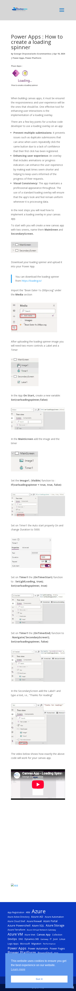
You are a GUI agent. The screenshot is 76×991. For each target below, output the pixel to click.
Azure (39, 911)
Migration (36, 943)
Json (55, 939)
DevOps (12, 939)
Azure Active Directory (19, 916)
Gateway (44, 939)
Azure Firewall (34, 921)
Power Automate (38, 948)
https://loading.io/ (32, 280)
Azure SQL (38, 925)
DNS (21, 939)
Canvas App (44, 934)
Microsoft (25, 943)
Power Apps (18, 58)
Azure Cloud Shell (16, 921)
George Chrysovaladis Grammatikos (32, 53)
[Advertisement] (38, 842)
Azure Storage (55, 925)
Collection (57, 934)
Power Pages (57, 948)
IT (51, 939)
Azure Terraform (16, 929)
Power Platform (33, 58)
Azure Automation (54, 916)
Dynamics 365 (32, 939)
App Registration (16, 912)
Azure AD (37, 916)
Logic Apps (13, 943)
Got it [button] (39, 979)
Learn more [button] (18, 969)
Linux (62, 939)
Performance (49, 944)
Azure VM (15, 934)
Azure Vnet (30, 934)
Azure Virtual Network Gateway (41, 930)
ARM (28, 912)
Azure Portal (50, 921)
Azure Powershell (19, 925)
